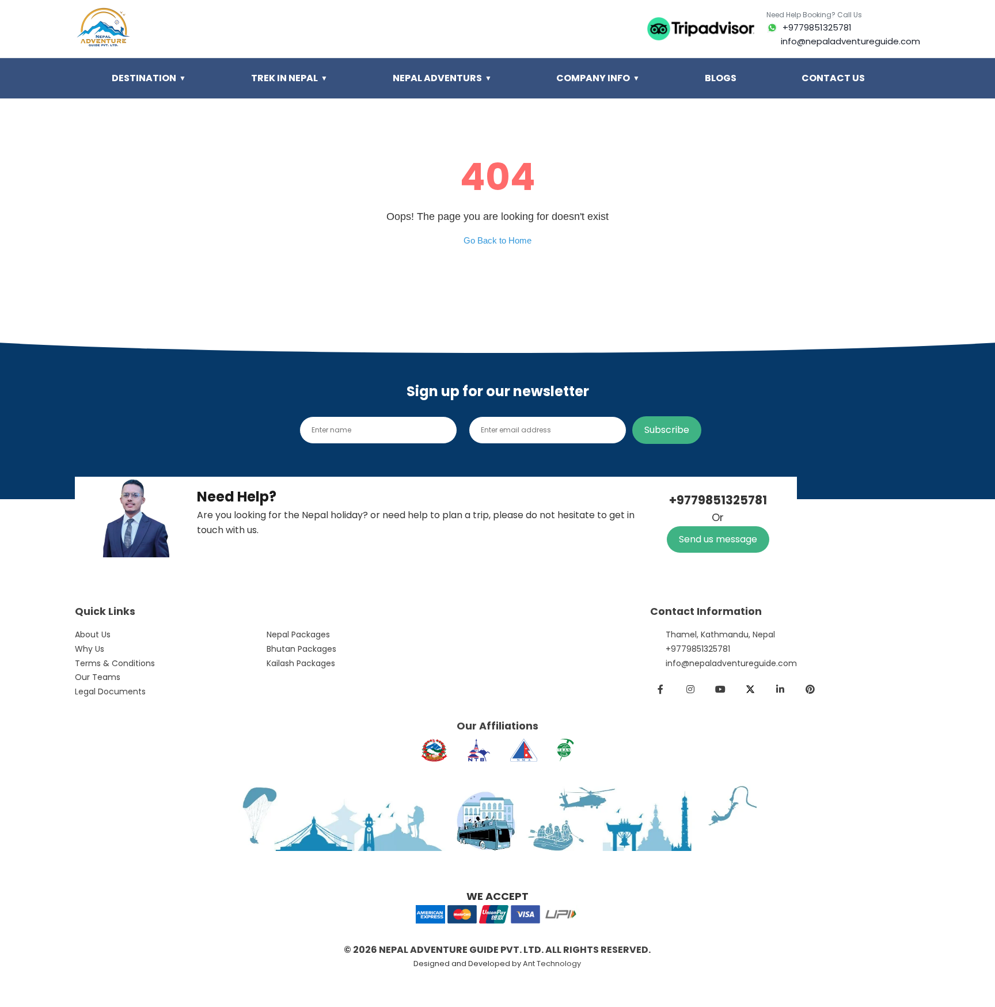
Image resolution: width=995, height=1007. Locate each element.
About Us (93, 634)
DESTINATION (149, 78)
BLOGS (720, 78)
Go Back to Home (497, 240)
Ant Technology (552, 963)
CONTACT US (833, 78)
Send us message (718, 539)
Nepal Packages (298, 634)
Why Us (89, 649)
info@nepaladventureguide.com (731, 663)
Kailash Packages (301, 663)
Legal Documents (110, 691)
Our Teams (97, 677)
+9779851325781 (698, 649)
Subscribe (666, 429)
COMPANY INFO (598, 78)
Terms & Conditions (115, 663)
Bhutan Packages (301, 649)
